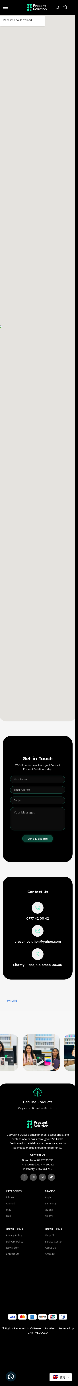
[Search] (57, 7)
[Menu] (5, 7)
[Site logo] (35, 7)
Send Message (38, 838)
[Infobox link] (37, 911)
